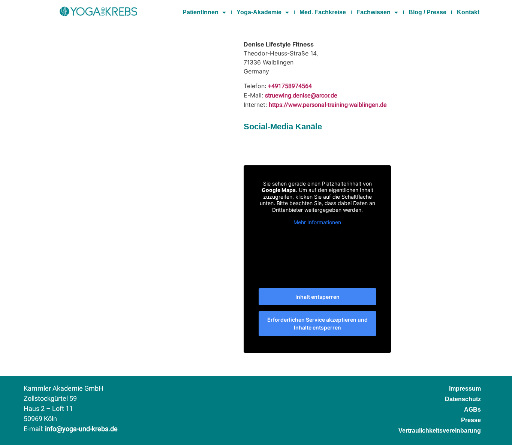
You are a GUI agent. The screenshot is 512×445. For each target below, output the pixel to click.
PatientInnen (201, 12)
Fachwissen (373, 12)
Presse (471, 420)
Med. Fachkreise (322, 12)
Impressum (465, 388)
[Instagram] (245, 392)
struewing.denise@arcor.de (301, 95)
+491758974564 (290, 86)
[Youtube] (282, 392)
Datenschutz (463, 399)
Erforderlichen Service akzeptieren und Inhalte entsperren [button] (317, 323)
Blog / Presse (427, 12)
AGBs (472, 409)
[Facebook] (226, 392)
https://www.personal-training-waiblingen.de (328, 104)
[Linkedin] (263, 392)
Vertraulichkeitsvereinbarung (439, 430)
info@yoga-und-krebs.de (81, 429)
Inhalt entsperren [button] (317, 297)
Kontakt (468, 12)
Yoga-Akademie (259, 12)
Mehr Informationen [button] (317, 222)
